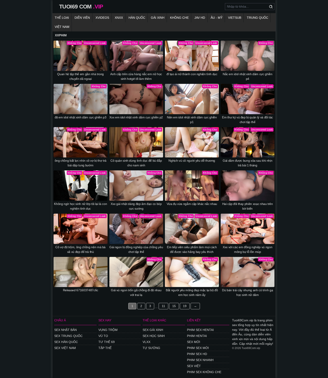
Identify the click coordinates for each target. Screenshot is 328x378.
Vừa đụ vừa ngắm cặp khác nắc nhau (192, 204)
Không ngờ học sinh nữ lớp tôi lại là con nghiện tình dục (80, 206)
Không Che (179, 17)
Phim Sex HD (197, 354)
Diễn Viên (82, 17)
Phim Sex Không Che (204, 372)
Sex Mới (193, 342)
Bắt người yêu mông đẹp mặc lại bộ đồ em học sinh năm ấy (192, 292)
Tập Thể (105, 348)
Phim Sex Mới (198, 348)
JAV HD (199, 17)
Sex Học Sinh (154, 336)
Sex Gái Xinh (153, 330)
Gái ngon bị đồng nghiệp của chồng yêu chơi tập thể (136, 249)
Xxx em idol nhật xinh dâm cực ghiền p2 (136, 117)
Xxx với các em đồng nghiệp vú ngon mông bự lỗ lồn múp (247, 249)
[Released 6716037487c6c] (81, 272)
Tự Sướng (151, 348)
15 (174, 306)
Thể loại (62, 17)
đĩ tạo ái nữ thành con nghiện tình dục (191, 74)
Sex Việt (194, 366)
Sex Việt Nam (65, 348)
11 (163, 306)
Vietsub (234, 17)
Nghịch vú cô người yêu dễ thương (191, 160)
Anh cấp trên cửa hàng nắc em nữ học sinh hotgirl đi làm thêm (136, 76)
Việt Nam (62, 27)
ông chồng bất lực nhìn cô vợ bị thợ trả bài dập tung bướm (80, 163)
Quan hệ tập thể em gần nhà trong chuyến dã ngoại (80, 76)
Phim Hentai (197, 336)
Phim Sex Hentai (200, 330)
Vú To (103, 336)
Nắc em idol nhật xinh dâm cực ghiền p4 (247, 76)
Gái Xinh (157, 17)
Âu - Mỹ (216, 17)
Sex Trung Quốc (68, 336)
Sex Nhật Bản (65, 330)
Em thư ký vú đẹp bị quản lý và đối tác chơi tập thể (247, 120)
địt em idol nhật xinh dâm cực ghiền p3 (80, 117)
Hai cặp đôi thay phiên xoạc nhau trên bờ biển (247, 206)
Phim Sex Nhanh (200, 360)
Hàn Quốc (137, 17)
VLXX (146, 342)
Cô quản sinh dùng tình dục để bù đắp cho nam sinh (136, 163)
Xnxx (119, 17)
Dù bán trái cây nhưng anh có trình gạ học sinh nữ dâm (247, 292)
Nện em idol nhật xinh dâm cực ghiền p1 (192, 120)
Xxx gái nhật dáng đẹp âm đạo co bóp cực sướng (136, 206)
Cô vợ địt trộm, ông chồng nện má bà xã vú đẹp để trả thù (80, 249)
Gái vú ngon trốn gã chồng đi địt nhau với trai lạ (136, 292)
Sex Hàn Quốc (66, 342)
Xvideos (102, 17)
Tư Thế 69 (106, 342)
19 (185, 306)
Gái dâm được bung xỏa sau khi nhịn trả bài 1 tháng (247, 163)
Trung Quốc (257, 17)
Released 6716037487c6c (80, 290)
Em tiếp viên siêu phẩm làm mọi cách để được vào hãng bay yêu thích (192, 249)
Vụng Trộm (108, 330)
